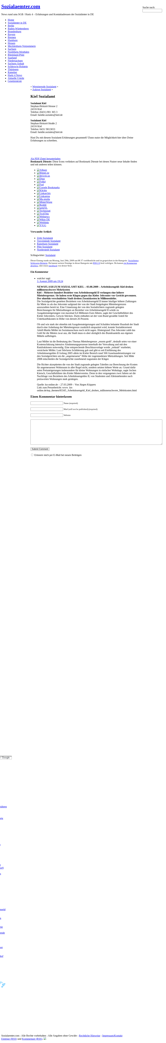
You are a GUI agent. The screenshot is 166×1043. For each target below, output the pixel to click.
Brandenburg (14, 31)
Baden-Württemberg (18, 28)
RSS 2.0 (96, 263)
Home (11, 19)
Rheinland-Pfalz (16, 54)
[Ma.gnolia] (43, 199)
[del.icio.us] (43, 175)
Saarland (12, 57)
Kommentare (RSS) (32, 1038)
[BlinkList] (43, 173)
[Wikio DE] (43, 219)
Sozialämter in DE (17, 22)
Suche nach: (148, 7)
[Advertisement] (68, 150)
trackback (53, 265)
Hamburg (13, 40)
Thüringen (13, 69)
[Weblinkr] (43, 222)
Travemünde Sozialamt (48, 241)
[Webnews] (43, 216)
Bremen (12, 37)
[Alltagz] (42, 170)
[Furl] (40, 184)
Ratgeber (12, 72)
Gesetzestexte (15, 81)
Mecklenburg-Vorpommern (22, 46)
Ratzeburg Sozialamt (47, 243)
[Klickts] (42, 190)
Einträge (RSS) (9, 1038)
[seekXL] (42, 207)
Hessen (11, 43)
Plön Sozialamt (44, 246)
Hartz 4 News (15, 75)
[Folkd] (41, 181)
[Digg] (41, 178)
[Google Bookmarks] (48, 187)
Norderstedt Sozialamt (48, 249)
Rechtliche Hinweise (89, 1035)
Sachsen (12, 49)
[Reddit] (41, 205)
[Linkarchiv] (44, 193)
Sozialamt (50, 255)
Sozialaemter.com (20, 6)
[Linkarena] (43, 196)
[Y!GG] (41, 225)
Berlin (11, 25)
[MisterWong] (44, 202)
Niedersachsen (15, 60)
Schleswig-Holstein (18, 66)
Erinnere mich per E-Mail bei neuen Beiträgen (58, 455)
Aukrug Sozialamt (41, 89)
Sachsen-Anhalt (16, 63)
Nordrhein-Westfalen (18, 52)
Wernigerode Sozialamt (44, 86)
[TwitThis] (43, 213)
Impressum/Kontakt (112, 1035)
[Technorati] (43, 210)
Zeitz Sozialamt (45, 238)
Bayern (11, 34)
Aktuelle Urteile (16, 78)
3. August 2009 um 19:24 (50, 281)
